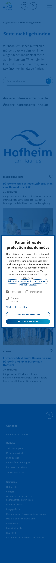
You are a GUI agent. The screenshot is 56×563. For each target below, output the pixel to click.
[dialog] (28, 281)
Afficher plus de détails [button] (17, 307)
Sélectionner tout (28, 321)
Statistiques (36, 291)
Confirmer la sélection (28, 314)
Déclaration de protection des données (27, 281)
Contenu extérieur (15, 300)
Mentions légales (27, 284)
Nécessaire (16, 291)
